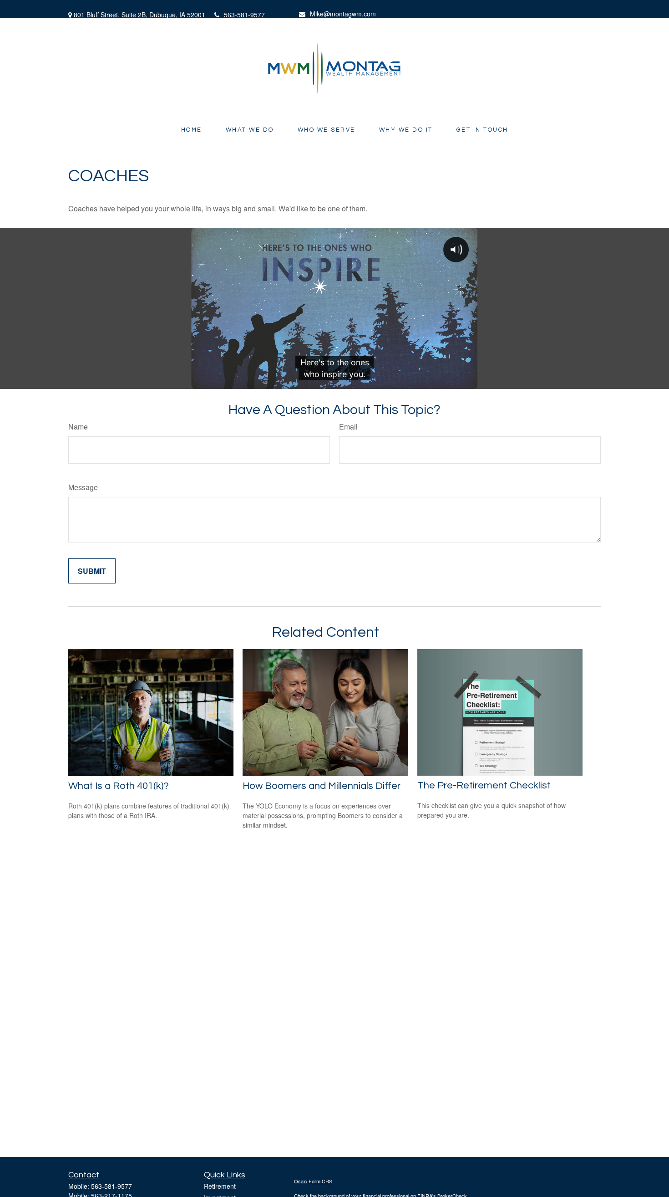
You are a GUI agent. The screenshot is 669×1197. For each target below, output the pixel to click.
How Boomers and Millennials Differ (321, 786)
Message (83, 487)
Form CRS (320, 1181)
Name (78, 426)
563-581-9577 (244, 14)
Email (348, 426)
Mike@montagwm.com (343, 13)
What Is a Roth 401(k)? (118, 786)
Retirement (220, 1186)
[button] (191, 130)
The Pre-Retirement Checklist (484, 785)
